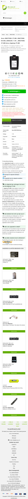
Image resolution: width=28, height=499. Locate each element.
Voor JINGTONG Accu (16, 130)
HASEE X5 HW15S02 (7, 346)
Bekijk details (14, 268)
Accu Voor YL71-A (7, 365)
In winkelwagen (13, 91)
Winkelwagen (8, 18)
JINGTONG (12, 34)
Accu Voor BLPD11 (7, 260)
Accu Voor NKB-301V (7, 323)
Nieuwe (13, 1)
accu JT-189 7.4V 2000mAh (14, 77)
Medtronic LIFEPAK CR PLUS (9, 409)
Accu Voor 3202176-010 (8, 407)
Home (3, 34)
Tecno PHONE (6, 283)
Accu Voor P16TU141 (7, 302)
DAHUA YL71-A (6, 367)
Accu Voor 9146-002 (7, 386)
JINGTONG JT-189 (9, 163)
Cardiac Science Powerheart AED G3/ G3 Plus (13, 388)
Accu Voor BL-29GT (7, 281)
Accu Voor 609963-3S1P (8, 344)
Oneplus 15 (5, 262)
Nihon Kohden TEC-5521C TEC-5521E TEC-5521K (14, 325)
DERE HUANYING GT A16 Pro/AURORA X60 (12, 304)
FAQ (21, 1)
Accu (7, 34)
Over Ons (4, 1)
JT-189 (4, 176)
